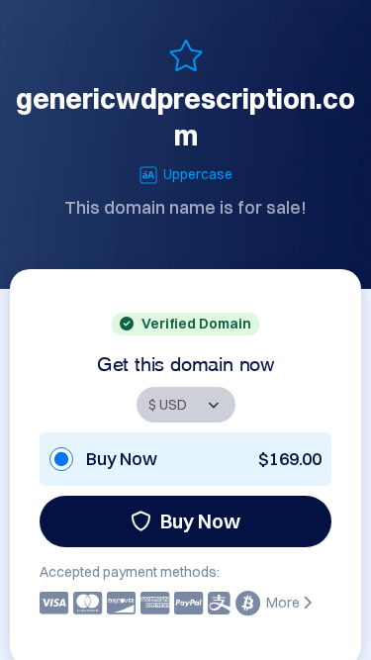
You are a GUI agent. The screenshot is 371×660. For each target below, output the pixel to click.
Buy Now (200, 521)
